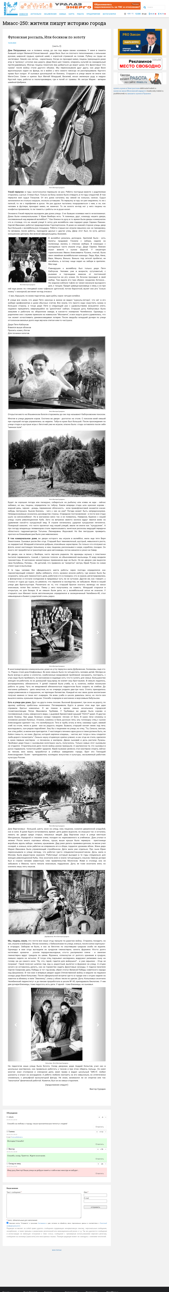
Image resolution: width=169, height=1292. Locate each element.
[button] (15, 372)
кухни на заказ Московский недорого (130, 91)
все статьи (56, 1250)
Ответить (100, 1127)
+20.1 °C (130, 14)
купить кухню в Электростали (127, 88)
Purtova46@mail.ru (17, 1137)
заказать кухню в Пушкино (139, 93)
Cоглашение (42, 1223)
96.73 (162, 14)
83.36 (152, 14)
